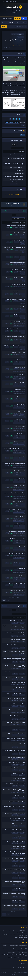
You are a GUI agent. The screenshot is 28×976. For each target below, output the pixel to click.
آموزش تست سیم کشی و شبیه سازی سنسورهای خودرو (14, 768)
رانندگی (22, 135)
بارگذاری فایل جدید (7, 18)
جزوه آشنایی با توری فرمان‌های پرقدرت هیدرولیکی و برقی (14, 493)
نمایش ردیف (14, 144)
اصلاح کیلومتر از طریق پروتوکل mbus (17, 538)
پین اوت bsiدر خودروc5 (20, 546)
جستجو (3, 26)
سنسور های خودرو (21, 255)
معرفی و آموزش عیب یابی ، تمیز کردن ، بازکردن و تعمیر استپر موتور (14, 633)
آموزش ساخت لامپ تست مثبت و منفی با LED (16, 722)
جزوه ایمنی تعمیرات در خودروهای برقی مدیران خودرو (14, 345)
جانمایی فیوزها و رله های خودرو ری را (17, 262)
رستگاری (22, 229)
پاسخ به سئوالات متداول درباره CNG (18, 773)
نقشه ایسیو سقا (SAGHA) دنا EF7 (18, 269)
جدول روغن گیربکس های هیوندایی (18, 456)
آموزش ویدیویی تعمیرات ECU (19, 846)
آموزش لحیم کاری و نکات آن (19, 836)
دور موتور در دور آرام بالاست (19, 389)
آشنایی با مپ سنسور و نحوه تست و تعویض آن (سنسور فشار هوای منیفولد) (14, 659)
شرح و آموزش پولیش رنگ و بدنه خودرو (17, 796)
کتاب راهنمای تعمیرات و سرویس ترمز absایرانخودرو (14, 448)
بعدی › (4, 600)
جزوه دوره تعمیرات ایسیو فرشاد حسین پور (16, 502)
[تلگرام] (19, 119)
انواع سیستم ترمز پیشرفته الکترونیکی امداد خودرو (15, 463)
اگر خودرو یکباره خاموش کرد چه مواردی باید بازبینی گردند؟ (15, 744)
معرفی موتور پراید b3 (21, 397)
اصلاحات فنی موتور (21, 411)
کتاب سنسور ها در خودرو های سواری (17, 590)
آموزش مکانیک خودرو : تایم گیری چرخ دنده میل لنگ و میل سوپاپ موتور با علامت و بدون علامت (14, 751)
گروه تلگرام (12, 1)
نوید (23, 251)
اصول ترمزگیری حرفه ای (19, 173)
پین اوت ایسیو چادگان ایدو (19, 524)
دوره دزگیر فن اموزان (21, 306)
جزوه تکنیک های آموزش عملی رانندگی (16, 179)
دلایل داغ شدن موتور (21, 404)
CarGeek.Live (20, 934)
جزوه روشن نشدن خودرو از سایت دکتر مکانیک (15, 299)
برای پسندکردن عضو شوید (16, 45)
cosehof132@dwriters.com (18, 325)
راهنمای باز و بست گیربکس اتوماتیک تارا (17, 292)
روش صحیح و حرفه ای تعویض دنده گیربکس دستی (14, 176)
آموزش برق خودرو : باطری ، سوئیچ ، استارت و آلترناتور (14, 672)
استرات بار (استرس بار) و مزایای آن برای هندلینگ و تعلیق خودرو (15, 869)
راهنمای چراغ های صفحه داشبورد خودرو (16, 167)
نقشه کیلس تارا (22, 575)
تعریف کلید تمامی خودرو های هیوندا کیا (17, 531)
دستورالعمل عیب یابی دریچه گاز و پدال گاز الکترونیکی (14, 329)
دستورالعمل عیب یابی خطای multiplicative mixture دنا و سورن (14, 337)
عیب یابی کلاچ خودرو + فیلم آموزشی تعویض (16, 738)
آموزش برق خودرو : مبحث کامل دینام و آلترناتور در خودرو (15, 645)
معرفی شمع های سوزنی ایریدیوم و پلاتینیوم (16, 864)
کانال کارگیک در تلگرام (20, 964)
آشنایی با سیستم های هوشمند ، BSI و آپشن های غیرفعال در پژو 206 (15, 882)
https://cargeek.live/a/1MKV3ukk (12, 122)
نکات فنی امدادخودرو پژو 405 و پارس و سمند (16, 225)
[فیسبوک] (10, 119)
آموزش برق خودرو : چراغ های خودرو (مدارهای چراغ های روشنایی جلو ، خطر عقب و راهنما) (14, 852)
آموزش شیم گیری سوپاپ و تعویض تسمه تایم (16, 762)
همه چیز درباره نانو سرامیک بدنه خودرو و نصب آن (15, 813)
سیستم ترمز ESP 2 (21, 434)
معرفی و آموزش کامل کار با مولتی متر (18, 900)
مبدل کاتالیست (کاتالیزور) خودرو (18, 876)
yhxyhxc (22, 303)
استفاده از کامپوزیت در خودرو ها (18, 352)
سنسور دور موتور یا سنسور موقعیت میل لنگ (16, 801)
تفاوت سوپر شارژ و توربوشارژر (19, 471)
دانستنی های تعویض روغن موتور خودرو (17, 509)
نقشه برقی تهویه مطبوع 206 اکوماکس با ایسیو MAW (14, 247)
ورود (23, 18)
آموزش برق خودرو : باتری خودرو (19, 778)
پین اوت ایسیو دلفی (21, 568)
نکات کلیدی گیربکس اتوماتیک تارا (18, 284)
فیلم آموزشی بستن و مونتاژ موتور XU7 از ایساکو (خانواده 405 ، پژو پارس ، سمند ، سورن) (14, 807)
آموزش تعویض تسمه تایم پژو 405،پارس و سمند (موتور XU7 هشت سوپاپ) (14, 789)
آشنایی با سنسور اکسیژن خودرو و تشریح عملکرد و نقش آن (15, 709)
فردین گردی (22, 259)
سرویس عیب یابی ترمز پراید (19, 485)
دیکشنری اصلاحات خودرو (20, 426)
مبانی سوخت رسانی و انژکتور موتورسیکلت (17, 240)
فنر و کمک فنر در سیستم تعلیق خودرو (17, 703)
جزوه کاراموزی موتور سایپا (20, 367)
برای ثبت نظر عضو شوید (13, 194)
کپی (22, 125)
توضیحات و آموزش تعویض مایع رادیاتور (17, 818)
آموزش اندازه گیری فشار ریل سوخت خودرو (16, 757)
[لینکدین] (13, 119)
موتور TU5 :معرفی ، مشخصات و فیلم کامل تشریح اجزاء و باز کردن (14, 652)
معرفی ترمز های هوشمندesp (19, 441)
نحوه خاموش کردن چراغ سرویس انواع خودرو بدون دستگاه (15, 829)
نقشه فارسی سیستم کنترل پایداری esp (17, 553)
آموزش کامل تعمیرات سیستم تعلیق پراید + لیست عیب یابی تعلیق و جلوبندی (14, 894)
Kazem (22, 236)
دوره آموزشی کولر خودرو (20, 728)
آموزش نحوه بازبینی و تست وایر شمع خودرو (16, 733)
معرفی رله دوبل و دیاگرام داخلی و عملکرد (17, 687)
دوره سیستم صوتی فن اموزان (19, 314)
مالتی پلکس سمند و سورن (20, 382)
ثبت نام (16, 18)
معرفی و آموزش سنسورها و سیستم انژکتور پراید (15, 693)
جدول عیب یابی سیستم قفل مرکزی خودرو (16, 698)
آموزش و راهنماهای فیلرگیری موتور (18, 639)
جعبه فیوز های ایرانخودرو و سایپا (18, 374)
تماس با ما (25, 939)
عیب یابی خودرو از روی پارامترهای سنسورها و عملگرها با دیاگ (14, 626)
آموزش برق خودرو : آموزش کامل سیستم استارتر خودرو (14, 677)
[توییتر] (16, 119)
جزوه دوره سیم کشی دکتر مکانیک (18, 321)
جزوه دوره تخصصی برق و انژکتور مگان (17, 561)
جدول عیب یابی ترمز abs (20, 478)
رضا (23, 281)
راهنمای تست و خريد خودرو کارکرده (18, 824)
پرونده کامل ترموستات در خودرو (18, 682)
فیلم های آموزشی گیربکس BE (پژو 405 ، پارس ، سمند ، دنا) (14, 906)
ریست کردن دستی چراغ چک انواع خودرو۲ (17, 583)
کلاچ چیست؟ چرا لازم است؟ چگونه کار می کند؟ (15, 784)
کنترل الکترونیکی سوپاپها (20, 516)
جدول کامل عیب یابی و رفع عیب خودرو (17, 620)
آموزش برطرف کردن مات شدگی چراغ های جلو (16, 841)
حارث (23, 356)
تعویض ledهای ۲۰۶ (21, 360)
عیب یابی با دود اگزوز (21, 419)
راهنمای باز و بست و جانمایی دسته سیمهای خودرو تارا (14, 277)
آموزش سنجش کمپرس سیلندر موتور (18, 888)
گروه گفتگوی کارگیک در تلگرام (19, 967)
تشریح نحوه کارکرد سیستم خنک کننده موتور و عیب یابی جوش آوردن (15, 665)
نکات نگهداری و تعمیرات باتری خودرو (17, 233)
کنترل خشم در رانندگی (19, 170)
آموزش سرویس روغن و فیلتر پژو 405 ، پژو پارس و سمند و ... (15, 716)
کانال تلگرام (5, 1)
